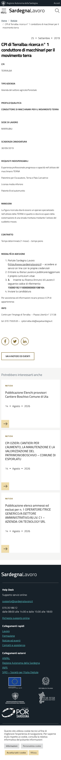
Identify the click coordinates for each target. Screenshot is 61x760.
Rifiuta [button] (34, 752)
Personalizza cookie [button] (32, 746)
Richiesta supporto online (16, 618)
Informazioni (11, 746)
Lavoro (27, 10)
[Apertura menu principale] (5, 10)
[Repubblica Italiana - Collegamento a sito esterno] (46, 683)
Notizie (14, 20)
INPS (5, 667)
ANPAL (6, 658)
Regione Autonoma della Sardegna (22, 3)
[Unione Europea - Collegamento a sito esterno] (15, 683)
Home (4, 20)
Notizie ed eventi (11, 640)
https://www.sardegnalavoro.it (24, 264)
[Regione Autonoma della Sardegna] (3, 3)
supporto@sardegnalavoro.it (17, 601)
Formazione (8, 636)
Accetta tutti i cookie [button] (16, 752)
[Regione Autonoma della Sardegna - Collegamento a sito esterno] (15, 697)
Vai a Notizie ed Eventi (18, 356)
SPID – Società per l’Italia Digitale (20, 672)
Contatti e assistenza (13, 645)
